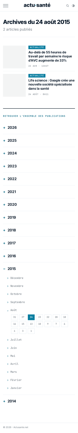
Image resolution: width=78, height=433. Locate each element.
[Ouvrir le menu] (5, 5)
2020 (12, 204)
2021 (12, 192)
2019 (12, 217)
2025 (12, 140)
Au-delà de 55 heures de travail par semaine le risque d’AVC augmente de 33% (50, 56)
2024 (12, 153)
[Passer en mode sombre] (73, 5)
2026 (12, 127)
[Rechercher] (67, 5)
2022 (12, 179)
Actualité (37, 47)
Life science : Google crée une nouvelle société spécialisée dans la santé (51, 84)
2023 (12, 166)
